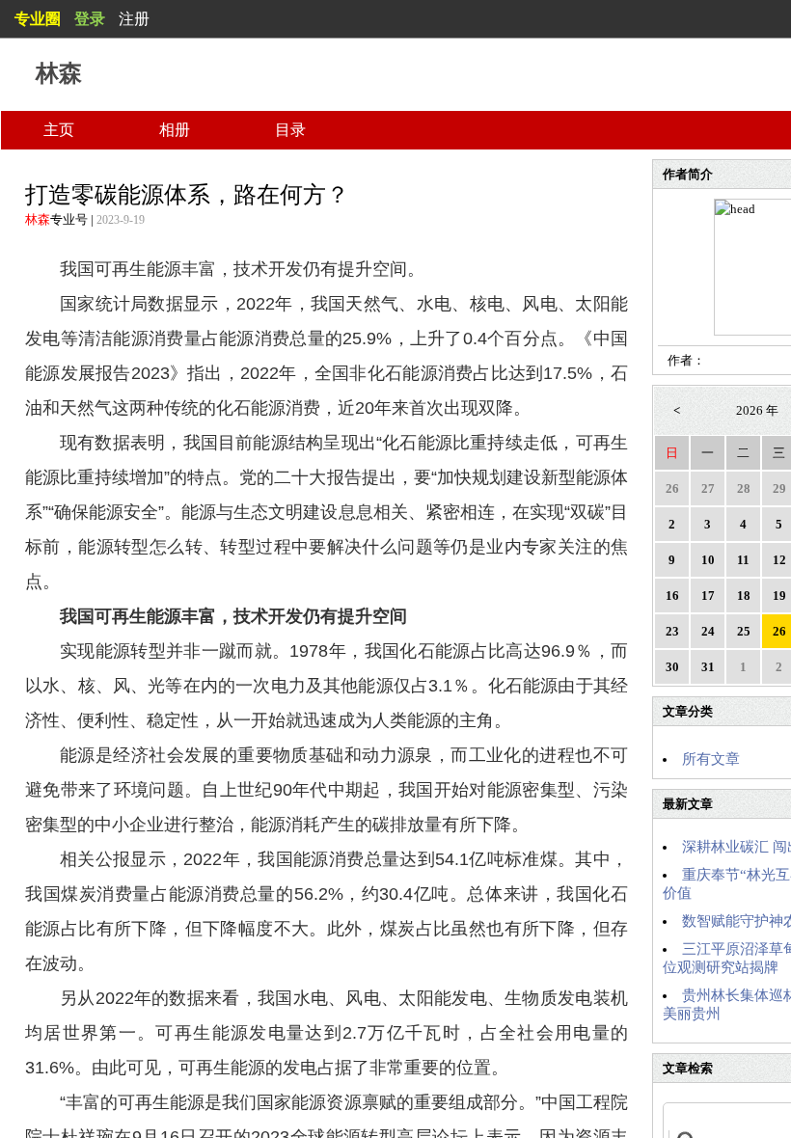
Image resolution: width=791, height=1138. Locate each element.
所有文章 (711, 759)
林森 (37, 219)
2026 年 (757, 410)
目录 (290, 130)
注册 (134, 19)
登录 (89, 19)
